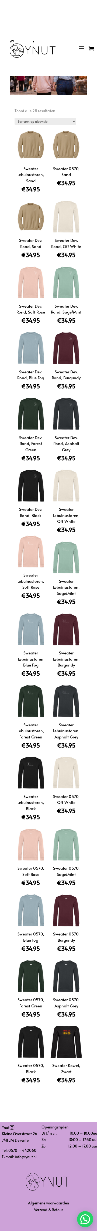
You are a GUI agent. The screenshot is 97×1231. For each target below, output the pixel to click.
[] (84, 60)
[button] (85, 1219)
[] (48, 1158)
